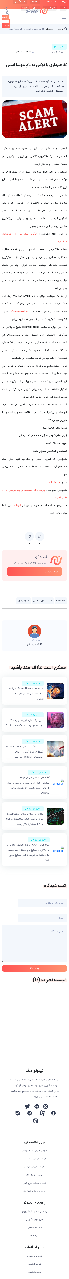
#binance (60, 601)
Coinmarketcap (20, 312)
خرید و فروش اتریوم (34, 1167)
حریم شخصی (34, 1272)
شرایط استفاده (34, 1264)
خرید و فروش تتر (34, 1175)
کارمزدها (34, 1236)
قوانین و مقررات (34, 1256)
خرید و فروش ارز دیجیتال (34, 1150)
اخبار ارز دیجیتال (32, 683)
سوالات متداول (34, 1227)
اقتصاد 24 (54, 482)
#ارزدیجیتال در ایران (42, 601)
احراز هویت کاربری (34, 1219)
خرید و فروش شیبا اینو (34, 1191)
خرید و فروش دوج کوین (34, 1183)
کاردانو (17, 506)
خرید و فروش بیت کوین (35, 1159)
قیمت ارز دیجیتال (51, 571)
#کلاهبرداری (23, 601)
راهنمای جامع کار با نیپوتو (34, 1211)
